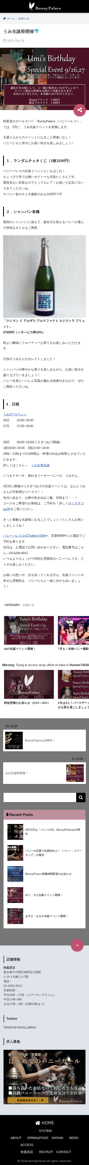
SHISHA (57, 1138)
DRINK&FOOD (37, 1138)
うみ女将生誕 (40, 465)
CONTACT (63, 1152)
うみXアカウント (15, 414)
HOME (47, 1122)
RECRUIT (46, 1152)
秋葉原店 (27, 1152)
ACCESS (26, 1145)
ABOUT (16, 1138)
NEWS (73, 1138)
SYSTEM (45, 1131)
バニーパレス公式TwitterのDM (24, 535)
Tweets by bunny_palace (20, 1026)
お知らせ (28, 605)
